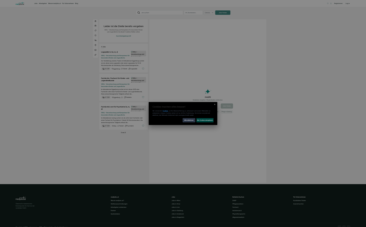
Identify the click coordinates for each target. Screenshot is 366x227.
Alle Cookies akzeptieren (205, 120)
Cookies (165, 111)
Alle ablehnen (189, 120)
